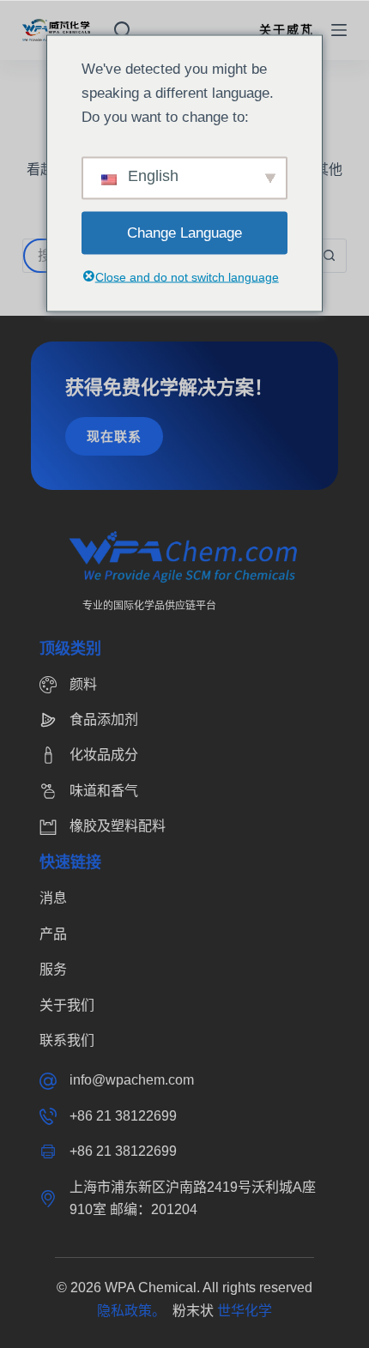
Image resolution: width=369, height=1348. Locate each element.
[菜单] (339, 30)
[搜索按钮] (329, 256)
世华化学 (244, 1310)
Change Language (184, 232)
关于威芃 (286, 30)
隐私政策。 (134, 1310)
